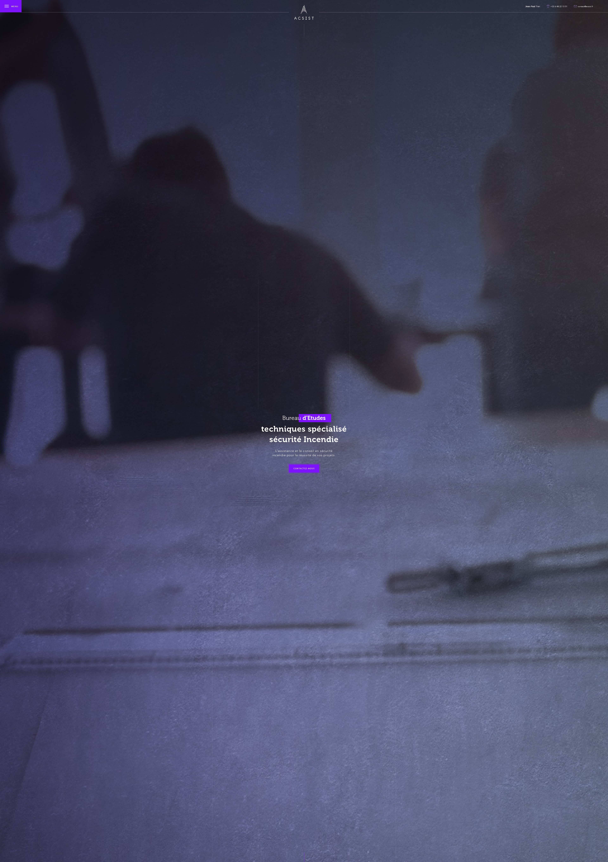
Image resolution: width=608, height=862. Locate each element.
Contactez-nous (304, 468)
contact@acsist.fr (585, 6)
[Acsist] (304, 12)
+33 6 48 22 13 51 (559, 6)
